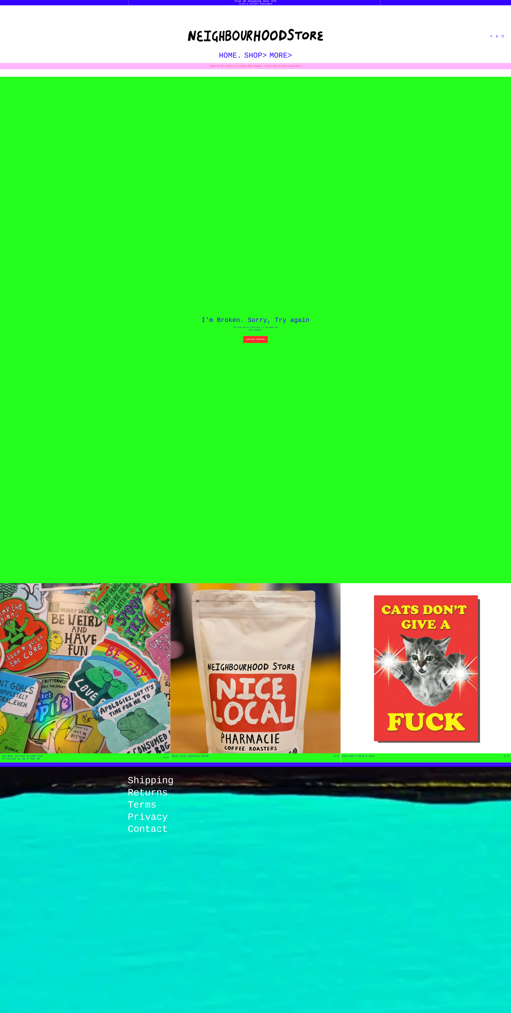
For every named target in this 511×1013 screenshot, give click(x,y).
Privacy (148, 817)
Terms (142, 805)
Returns (148, 792)
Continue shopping (255, 339)
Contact (148, 829)
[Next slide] (380, 4)
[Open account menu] (497, 36)
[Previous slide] (129, 4)
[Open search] (491, 36)
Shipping (151, 780)
